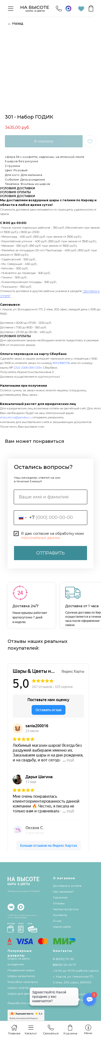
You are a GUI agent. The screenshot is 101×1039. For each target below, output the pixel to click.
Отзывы (59, 903)
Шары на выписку (21, 976)
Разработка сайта (21, 1003)
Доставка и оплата (67, 886)
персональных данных (40, 537)
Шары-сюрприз (20, 987)
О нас (57, 921)
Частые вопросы (66, 909)
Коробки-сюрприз (23, 982)
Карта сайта (62, 926)
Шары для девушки (23, 993)
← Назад (15, 23)
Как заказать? (63, 891)
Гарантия (60, 897)
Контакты (60, 915)
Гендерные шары (21, 970)
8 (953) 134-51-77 (64, 965)
